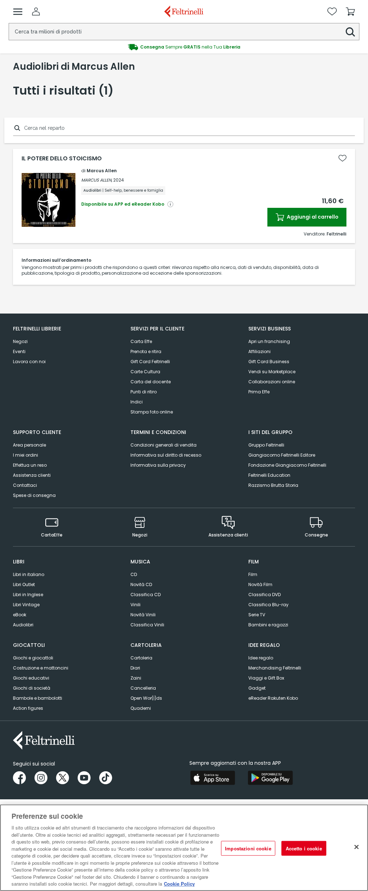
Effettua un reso (30, 465)
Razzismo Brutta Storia (273, 485)
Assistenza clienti (32, 475)
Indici (136, 402)
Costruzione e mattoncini (40, 668)
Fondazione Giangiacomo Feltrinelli (287, 465)
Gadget (257, 688)
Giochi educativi (31, 678)
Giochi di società (31, 688)
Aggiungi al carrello (312, 216)
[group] (184, 47)
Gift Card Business (268, 361)
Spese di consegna (34, 495)
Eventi (19, 351)
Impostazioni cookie (248, 848)
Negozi (20, 341)
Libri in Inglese (28, 594)
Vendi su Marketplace (271, 372)
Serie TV (256, 615)
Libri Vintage (26, 605)
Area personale (29, 445)
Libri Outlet (24, 584)
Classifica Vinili (147, 625)
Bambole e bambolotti (37, 698)
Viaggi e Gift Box (266, 678)
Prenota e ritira (145, 351)
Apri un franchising (269, 341)
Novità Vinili (143, 615)
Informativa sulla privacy (158, 465)
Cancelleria (143, 688)
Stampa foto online (151, 412)
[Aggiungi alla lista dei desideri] (342, 158)
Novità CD (141, 584)
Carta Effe (141, 341)
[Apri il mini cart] (350, 11)
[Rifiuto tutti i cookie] (356, 847)
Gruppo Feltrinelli (266, 445)
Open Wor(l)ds (146, 698)
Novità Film (260, 584)
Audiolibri (23, 625)
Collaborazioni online (271, 382)
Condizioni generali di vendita (163, 445)
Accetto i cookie (304, 848)
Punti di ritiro (143, 392)
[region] (184, 847)
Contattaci (25, 485)
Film (252, 574)
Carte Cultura (145, 372)
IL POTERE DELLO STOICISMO (62, 159)
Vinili (135, 605)
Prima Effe (259, 392)
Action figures (28, 708)
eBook (19, 615)
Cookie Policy (179, 883)
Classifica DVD (264, 594)
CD (133, 574)
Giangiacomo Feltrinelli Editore (281, 455)
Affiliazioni (259, 351)
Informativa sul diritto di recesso (165, 455)
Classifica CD (145, 594)
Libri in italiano (28, 574)
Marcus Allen (102, 171)
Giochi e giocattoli (33, 658)
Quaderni (140, 708)
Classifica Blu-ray (268, 605)
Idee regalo (260, 658)
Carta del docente (150, 382)
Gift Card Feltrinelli (150, 361)
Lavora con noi (29, 361)
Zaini (135, 678)
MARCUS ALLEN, (96, 180)
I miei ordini (25, 455)
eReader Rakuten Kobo (273, 698)
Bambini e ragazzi (268, 625)
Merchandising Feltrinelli (274, 668)
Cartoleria (141, 658)
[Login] (35, 11)
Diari (135, 668)
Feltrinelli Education (269, 475)
